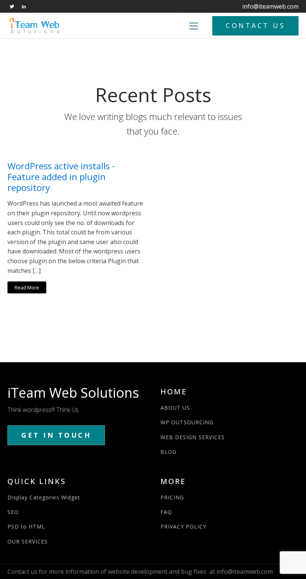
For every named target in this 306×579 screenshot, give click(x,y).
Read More (27, 287)
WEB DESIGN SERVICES (192, 437)
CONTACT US (255, 25)
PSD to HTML (26, 526)
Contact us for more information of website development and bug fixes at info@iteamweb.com (140, 571)
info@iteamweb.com (270, 6)
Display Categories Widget (43, 497)
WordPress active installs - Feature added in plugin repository (61, 177)
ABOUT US (175, 407)
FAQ (166, 512)
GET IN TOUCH (56, 435)
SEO (13, 512)
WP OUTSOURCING (186, 422)
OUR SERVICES (27, 541)
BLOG (168, 452)
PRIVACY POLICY (183, 526)
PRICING (172, 497)
